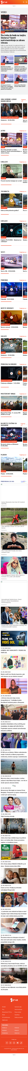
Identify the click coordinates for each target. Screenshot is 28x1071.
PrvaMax (4, 1030)
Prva (3, 1009)
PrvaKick (17, 1027)
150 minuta (4, 207)
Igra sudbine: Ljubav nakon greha (9, 117)
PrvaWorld (5, 1033)
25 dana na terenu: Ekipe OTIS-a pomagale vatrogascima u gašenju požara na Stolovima (7, 87)
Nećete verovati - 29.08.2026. (9, 327)
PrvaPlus (4, 1027)
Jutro (2, 32)
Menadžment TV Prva (7, 1012)
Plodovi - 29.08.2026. (7, 474)
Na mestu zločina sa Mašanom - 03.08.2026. (10, 445)
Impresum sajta (18, 1006)
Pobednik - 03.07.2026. (7, 299)
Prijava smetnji (18, 1012)
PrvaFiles (17, 1033)
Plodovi (3, 471)
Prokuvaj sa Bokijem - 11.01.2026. (10, 383)
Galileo (3, 352)
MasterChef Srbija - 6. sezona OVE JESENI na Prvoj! (10, 413)
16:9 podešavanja (6, 1017)
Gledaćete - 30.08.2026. (8, 120)
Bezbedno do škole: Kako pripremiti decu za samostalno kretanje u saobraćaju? (7, 68)
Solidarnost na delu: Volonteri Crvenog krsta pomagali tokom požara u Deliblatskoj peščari (20, 68)
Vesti (2, 268)
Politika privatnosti (19, 1017)
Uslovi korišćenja (18, 1009)
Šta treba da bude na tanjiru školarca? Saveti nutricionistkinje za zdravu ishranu (13, 39)
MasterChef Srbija (6, 410)
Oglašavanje (5, 1020)
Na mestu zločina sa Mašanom (8, 441)
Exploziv (3, 237)
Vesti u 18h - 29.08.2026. (8, 271)
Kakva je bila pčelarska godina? (10, 210)
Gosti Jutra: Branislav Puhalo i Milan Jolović (20, 85)
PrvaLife (17, 1030)
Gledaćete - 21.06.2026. (8, 355)
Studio (3, 1014)
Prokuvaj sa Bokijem (6, 380)
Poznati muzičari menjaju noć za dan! (11, 181)
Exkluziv (3, 178)
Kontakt (4, 1006)
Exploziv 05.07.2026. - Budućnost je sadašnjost (11, 240)
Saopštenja (17, 1014)
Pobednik (3, 296)
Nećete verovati (5, 324)
